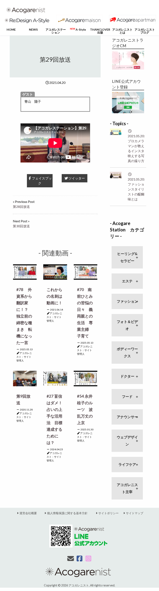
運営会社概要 (28, 513)
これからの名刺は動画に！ (54, 296)
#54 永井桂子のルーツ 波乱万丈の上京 (85, 409)
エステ (127, 281)
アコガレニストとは (122, 31)
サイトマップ (134, 513)
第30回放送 (21, 226)
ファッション (127, 301)
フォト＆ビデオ (127, 325)
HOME (11, 29)
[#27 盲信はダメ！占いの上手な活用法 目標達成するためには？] (55, 378)
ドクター (127, 376)
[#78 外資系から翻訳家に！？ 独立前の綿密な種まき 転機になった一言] (25, 271)
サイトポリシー (108, 513)
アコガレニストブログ (145, 31)
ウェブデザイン (127, 440)
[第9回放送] (25, 378)
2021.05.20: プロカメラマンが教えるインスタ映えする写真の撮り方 (136, 148)
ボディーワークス (127, 352)
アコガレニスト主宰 (127, 488)
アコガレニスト (79, 585)
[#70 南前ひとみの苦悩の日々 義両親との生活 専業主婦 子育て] (85, 271)
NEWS (33, 29)
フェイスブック (42, 180)
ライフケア (127, 464)
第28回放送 (21, 206)
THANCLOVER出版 (100, 31)
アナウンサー (127, 417)
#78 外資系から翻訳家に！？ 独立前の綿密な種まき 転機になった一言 (24, 316)
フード (127, 396)
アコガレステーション (56, 31)
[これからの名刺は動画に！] (55, 271)
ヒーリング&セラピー (127, 257)
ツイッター (76, 178)
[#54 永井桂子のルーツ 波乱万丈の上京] (85, 378)
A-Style (78, 29)
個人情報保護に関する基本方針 (67, 513)
